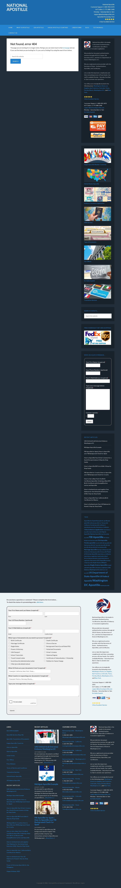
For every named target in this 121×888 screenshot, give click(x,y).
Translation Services (90, 300)
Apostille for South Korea (92, 521)
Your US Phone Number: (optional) (20, 620)
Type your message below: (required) (95, 387)
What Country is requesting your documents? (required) (28, 676)
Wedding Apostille (104, 585)
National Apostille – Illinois (71, 787)
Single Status (15, 646)
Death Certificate (52, 640)
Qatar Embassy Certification (104, 554)
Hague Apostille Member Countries (95, 164)
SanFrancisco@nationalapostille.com (74, 754)
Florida (86, 90)
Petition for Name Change (54, 661)
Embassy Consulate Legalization (94, 203)
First (9, 616)
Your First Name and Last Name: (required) (23, 610)
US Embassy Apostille (13, 780)
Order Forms (11, 755)
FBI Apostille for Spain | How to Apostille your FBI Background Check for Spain (18, 802)
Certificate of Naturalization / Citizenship (59, 658)
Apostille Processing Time (105, 17)
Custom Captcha (92, 413)
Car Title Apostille (103, 523)
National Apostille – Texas (70, 805)
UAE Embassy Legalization (101, 567)
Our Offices (87, 261)
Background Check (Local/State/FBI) (58, 646)
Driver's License (51, 652)
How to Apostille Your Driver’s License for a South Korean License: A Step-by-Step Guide (97, 460)
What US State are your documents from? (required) (27, 668)
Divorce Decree (51, 643)
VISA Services (88, 222)
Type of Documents (90, 242)
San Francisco (94, 88)
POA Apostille (103, 551)
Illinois (91, 90)
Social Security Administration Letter (23, 661)
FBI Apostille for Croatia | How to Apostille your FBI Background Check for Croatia (18, 825)
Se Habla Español (89, 112)
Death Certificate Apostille (95, 531)
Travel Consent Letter (18, 658)
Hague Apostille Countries (15, 743)
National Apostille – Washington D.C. (74, 759)
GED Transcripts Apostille (99, 545)
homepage (66, 48)
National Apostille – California (72, 741)
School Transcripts (17, 655)
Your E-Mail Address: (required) (97, 378)
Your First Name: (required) (96, 362)
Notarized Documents (53, 649)
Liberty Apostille (12, 751)
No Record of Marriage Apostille (91, 551)
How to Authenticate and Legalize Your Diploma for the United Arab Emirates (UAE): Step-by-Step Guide (96, 492)
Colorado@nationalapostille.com (72, 800)
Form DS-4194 (99, 543)
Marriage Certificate (17, 643)
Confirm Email (48, 634)
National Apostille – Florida (71, 778)
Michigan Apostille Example (92, 447)
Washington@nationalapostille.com (73, 737)
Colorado (102, 88)
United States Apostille (91, 184)
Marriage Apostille (90, 549)
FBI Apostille (96, 537)
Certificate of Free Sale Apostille (91, 525)
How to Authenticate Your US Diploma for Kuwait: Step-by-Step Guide (17, 859)
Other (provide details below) (20, 664)
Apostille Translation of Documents (18, 739)
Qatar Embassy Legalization (90, 556)
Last (46, 616)
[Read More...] (48, 762)
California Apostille (94, 523)
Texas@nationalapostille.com (71, 809)
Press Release (11, 764)
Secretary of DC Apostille (98, 560)
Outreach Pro (52, 883)
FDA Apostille (102, 540)
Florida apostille (89, 543)
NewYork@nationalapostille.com (72, 774)
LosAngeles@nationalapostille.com (73, 746)
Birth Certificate (16, 640)
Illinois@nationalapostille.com (72, 792)
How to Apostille (12, 747)
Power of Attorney (17, 649)
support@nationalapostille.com (104, 14)
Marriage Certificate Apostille (104, 549)
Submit (89, 421)
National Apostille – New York (71, 770)
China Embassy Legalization (93, 529)
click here (39, 602)
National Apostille (17, 7)
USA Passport (15, 652)
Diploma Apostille (95, 534)
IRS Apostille (92, 547)
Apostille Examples (13, 730)
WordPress (76, 883)
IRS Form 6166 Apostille (101, 547)
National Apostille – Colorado (71, 796)
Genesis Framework (65, 883)
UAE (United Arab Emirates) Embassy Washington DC (46, 748)
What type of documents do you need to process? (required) (30, 638)
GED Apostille (105, 543)
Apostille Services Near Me (15, 735)
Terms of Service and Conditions (17, 768)
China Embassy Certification (102, 527)
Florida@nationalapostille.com (72, 783)
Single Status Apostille (98, 565)
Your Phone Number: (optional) (96, 370)
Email (9, 634)
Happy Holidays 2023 (13, 871)
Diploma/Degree (51, 655)
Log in (83, 883)
